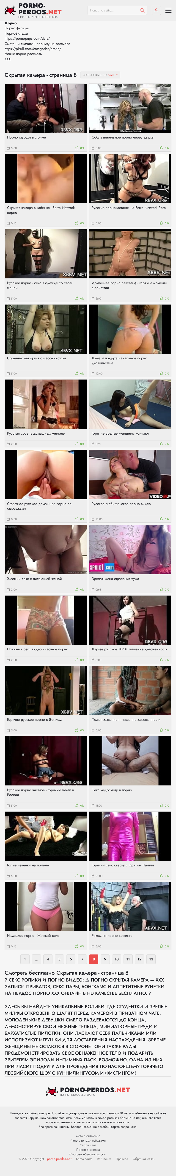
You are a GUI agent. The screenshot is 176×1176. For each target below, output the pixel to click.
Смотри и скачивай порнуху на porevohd (37, 43)
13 (151, 959)
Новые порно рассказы (23, 53)
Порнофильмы (16, 33)
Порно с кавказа (88, 1149)
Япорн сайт (88, 1145)
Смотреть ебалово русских (88, 1154)
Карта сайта (84, 1159)
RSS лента (104, 1159)
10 (117, 959)
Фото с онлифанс (88, 1136)
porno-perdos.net (59, 1159)
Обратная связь (144, 1159)
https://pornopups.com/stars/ (27, 38)
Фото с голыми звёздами (88, 1140)
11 (128, 959)
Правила (122, 1159)
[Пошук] (142, 10)
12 (140, 959)
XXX (8, 59)
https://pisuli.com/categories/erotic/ (33, 48)
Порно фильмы (17, 28)
